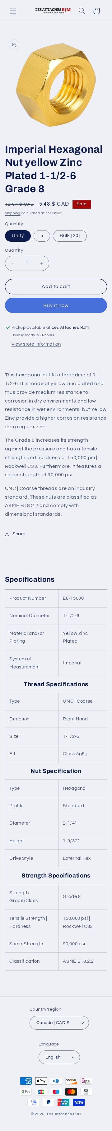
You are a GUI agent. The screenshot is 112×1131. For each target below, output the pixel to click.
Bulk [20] (70, 235)
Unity (18, 235)
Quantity (14, 250)
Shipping (13, 213)
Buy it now (56, 305)
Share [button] (19, 534)
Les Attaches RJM (64, 1114)
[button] (13, 11)
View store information (36, 344)
